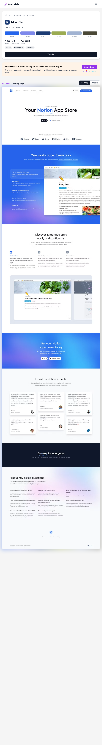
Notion (8, 47)
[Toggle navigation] (96, 4)
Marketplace (18, 47)
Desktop (84, 83)
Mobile (95, 83)
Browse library (89, 67)
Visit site (51, 54)
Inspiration (17, 15)
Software (30, 47)
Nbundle (30, 15)
